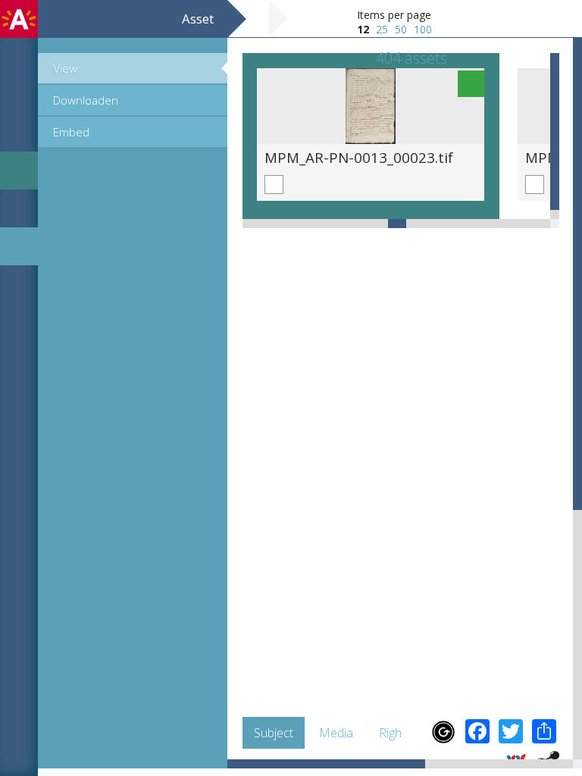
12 (363, 29)
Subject (273, 732)
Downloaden (85, 100)
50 (401, 29)
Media (336, 732)
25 (382, 29)
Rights (395, 732)
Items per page (394, 15)
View (65, 68)
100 (423, 29)
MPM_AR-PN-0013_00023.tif (358, 157)
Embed (71, 131)
